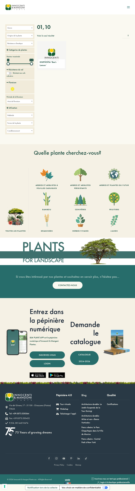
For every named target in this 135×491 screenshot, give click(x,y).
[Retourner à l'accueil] (15, 7)
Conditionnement (13, 131)
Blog (83, 395)
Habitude (10, 115)
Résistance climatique (15, 43)
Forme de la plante (14, 123)
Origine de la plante (14, 35)
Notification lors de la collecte (42, 487)
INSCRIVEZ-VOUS (47, 355)
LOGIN (47, 363)
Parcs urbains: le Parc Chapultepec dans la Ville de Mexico (92, 431)
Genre (9, 28)
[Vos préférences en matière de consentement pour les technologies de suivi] (4, 486)
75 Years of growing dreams (33, 432)
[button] (128, 7)
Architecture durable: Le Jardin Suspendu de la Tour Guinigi (91, 407)
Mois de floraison (13, 101)
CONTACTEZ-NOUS (67, 285)
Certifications (112, 404)
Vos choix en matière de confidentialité (81, 487)
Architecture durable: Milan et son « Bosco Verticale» (90, 419)
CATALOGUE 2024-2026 (84, 358)
